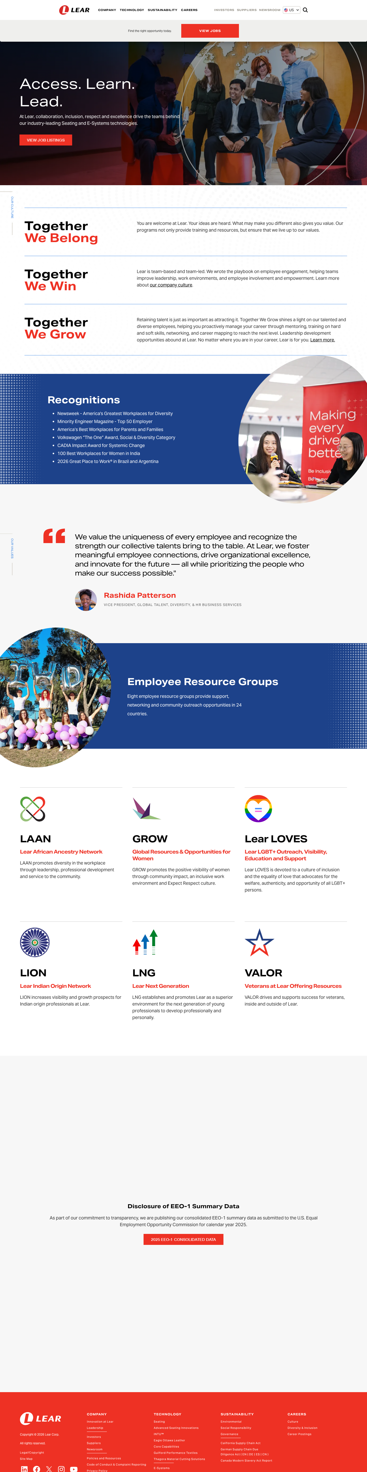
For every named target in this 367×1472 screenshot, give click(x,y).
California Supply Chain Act (241, 1443)
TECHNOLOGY (132, 10)
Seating (159, 1421)
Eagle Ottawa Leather (169, 1440)
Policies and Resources (104, 1458)
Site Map (26, 1459)
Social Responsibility (236, 1428)
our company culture (171, 285)
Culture (293, 1421)
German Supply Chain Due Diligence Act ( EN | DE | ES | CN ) (245, 1452)
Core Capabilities (166, 1446)
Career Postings (300, 1434)
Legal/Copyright (32, 1452)
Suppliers (94, 1443)
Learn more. (322, 340)
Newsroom (95, 1449)
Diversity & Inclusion (303, 1428)
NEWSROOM (269, 10)
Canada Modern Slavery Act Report (246, 1460)
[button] (289, 9)
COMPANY (107, 10)
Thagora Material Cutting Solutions (179, 1459)
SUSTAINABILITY (162, 10)
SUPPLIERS (247, 10)
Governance (229, 1434)
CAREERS (189, 10)
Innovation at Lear (100, 1421)
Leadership (95, 1428)
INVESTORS (224, 10)
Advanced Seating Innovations (176, 1428)
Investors (94, 1437)
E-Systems (162, 1468)
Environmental (231, 1421)
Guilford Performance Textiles (176, 1453)
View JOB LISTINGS (46, 140)
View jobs (210, 31)
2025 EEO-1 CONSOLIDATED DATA (183, 1239)
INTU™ (159, 1434)
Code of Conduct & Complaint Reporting (116, 1464)
